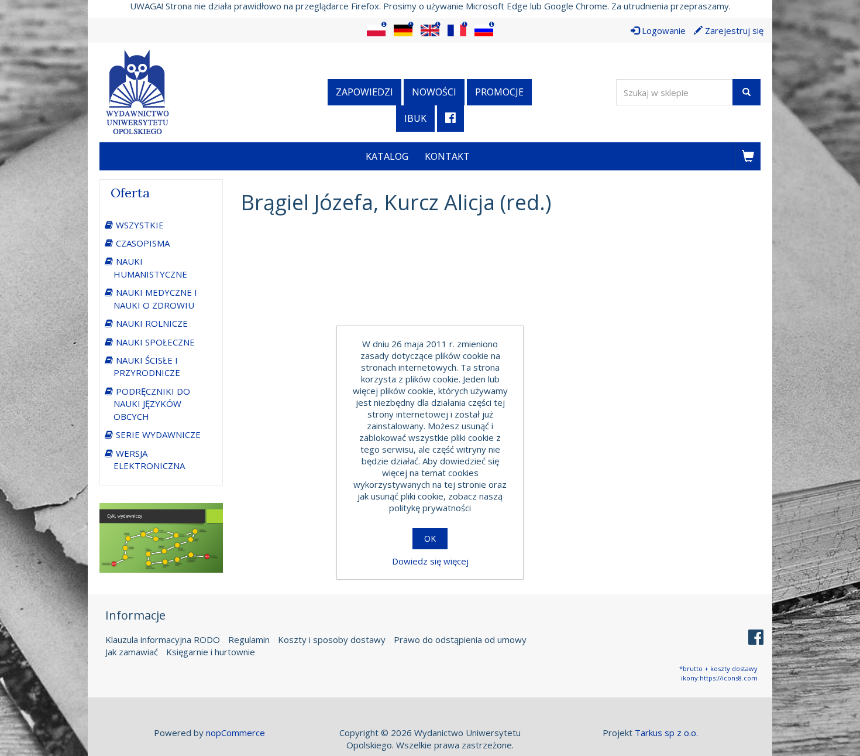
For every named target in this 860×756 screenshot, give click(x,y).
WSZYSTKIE (140, 225)
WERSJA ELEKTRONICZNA (149, 459)
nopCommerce (235, 732)
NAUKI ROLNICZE (152, 323)
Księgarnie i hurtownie (210, 652)
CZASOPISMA (143, 243)
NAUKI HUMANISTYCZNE (150, 267)
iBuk (415, 118)
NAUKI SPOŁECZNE (155, 342)
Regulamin (249, 639)
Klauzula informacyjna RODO (162, 639)
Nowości (434, 91)
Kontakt (447, 156)
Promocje (499, 91)
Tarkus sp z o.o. (666, 732)
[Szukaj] (746, 92)
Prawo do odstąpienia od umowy (460, 639)
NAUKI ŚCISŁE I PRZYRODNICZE (146, 366)
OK (430, 538)
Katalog (387, 156)
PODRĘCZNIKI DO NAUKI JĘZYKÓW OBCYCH (151, 403)
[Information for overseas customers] (376, 30)
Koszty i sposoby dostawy (332, 639)
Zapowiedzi (364, 91)
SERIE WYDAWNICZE (158, 434)
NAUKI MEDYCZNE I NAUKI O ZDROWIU (155, 298)
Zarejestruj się (733, 30)
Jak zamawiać (131, 652)
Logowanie (662, 30)
